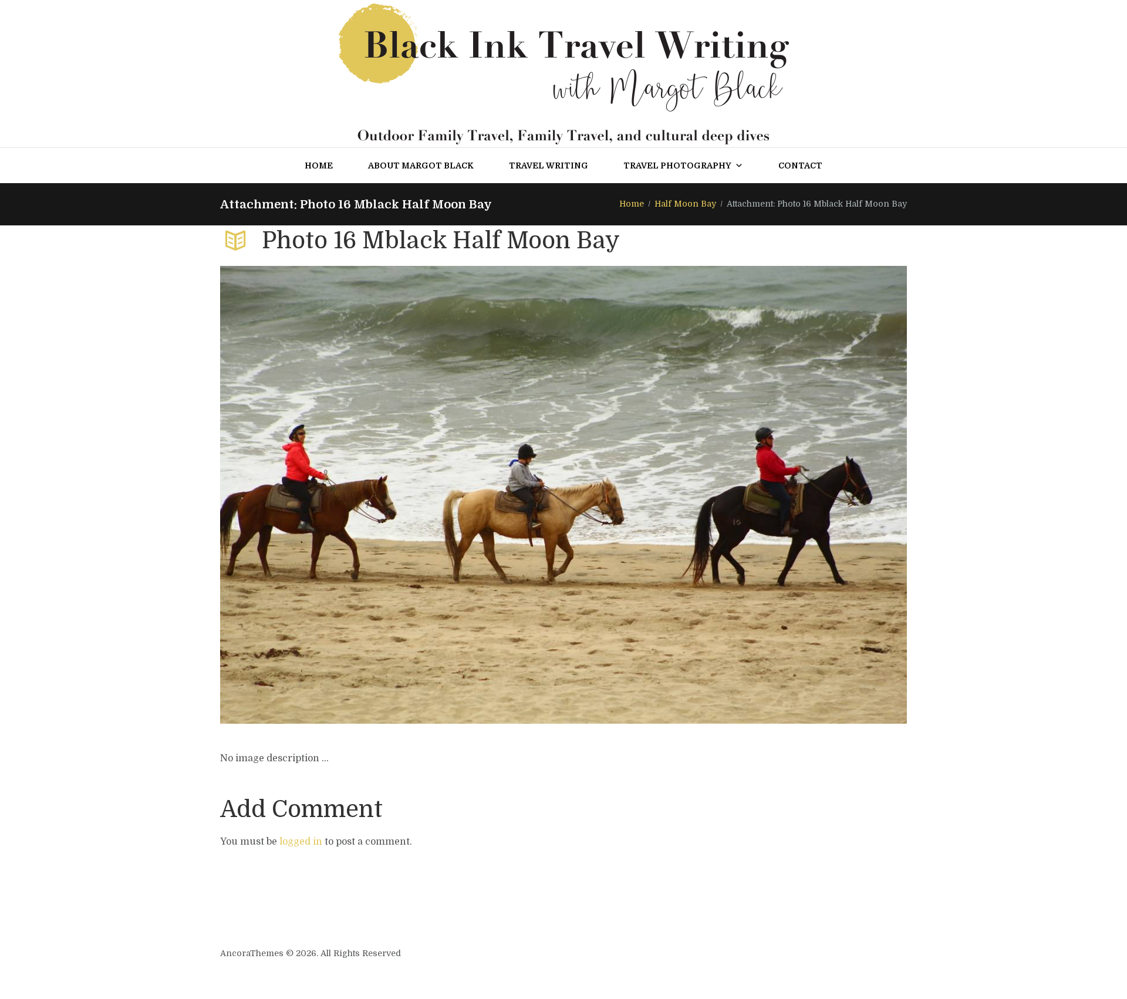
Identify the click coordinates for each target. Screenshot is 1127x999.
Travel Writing (548, 165)
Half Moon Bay (685, 203)
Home (319, 165)
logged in (300, 841)
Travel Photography (677, 165)
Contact (800, 165)
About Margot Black (421, 165)
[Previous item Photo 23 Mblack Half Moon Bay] (392, 495)
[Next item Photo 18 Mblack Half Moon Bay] (735, 495)
